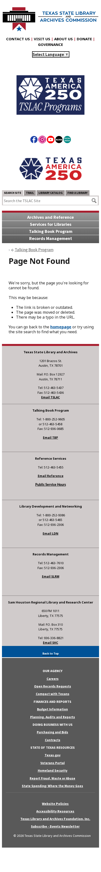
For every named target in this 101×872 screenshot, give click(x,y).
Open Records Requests (52, 686)
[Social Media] (67, 140)
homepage (60, 327)
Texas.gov (53, 755)
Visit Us (42, 38)
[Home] (50, 17)
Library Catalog (50, 193)
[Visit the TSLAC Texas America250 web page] (50, 123)
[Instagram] (42, 140)
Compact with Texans (52, 694)
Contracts (52, 740)
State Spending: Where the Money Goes (52, 786)
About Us (63, 38)
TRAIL (30, 193)
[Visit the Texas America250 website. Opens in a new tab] (50, 186)
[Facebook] (34, 140)
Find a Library (77, 193)
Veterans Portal (52, 763)
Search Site (12, 193)
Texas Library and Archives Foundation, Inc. (55, 819)
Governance (50, 44)
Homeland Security (52, 770)
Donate (84, 38)
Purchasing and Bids (52, 732)
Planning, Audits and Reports (52, 717)
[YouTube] (50, 140)
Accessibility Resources (55, 811)
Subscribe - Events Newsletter (55, 826)
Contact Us (18, 38)
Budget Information (52, 709)
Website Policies (55, 803)
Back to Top (50, 653)
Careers (53, 679)
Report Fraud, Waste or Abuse (52, 778)
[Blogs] (59, 140)
